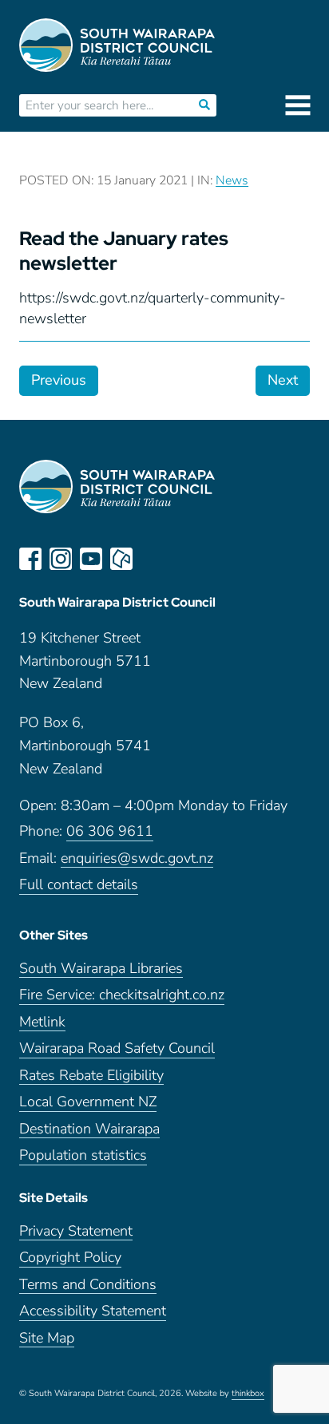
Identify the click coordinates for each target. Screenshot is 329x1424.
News (232, 180)
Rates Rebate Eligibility (91, 1075)
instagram (61, 559)
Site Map (46, 1338)
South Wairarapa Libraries (101, 968)
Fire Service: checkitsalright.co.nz (121, 995)
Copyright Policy (70, 1257)
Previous (58, 380)
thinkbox (248, 1393)
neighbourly (121, 559)
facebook (30, 559)
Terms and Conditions (88, 1285)
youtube (91, 559)
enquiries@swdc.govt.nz (137, 858)
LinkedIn (152, 559)
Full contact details (78, 885)
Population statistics (83, 1155)
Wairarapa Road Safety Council (117, 1048)
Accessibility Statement (92, 1311)
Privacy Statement (76, 1231)
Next (283, 380)
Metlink (42, 1022)
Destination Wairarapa (89, 1129)
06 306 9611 (109, 831)
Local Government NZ (88, 1102)
